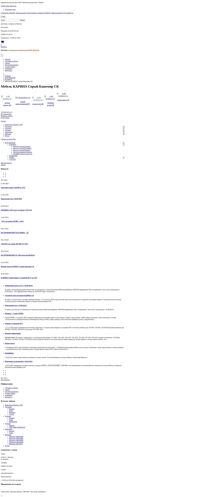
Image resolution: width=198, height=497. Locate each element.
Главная (8, 59)
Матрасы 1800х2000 (16, 436)
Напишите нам (10, 9)
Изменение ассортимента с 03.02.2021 (18, 361)
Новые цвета (10, 343)
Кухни (7, 136)
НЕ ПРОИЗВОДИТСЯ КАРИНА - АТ (15, 233)
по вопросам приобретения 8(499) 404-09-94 (23, 50)
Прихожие (8, 132)
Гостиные (8, 126)
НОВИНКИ (9, 353)
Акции (7, 63)
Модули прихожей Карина (22, 152)
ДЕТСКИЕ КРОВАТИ (17, 427)
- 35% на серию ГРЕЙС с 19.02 (12, 221)
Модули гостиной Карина (22, 148)
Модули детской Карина (21, 150)
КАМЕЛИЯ (13, 156)
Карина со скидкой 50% (14, 323)
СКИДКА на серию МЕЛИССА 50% (14, 244)
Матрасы (8, 134)
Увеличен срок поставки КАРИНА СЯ (19, 295)
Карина (11, 409)
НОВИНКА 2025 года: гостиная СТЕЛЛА (16, 210)
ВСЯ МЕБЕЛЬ (10, 78)
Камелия (12, 412)
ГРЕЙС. (12, 157)
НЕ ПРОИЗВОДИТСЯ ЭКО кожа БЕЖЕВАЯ (18, 255)
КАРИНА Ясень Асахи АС (22, 154)
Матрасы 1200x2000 (16, 442)
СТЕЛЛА (12, 159)
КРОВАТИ (13, 422)
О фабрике (8, 69)
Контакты (8, 70)
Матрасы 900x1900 (15, 444)
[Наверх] (1, 495)
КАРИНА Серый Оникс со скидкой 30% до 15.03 (19, 278)
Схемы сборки (10, 67)
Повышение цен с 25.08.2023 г (16, 305)
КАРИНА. (8, 79)
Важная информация (13, 333)
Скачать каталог (8, 139)
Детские (8, 130)
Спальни (8, 128)
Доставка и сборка (11, 61)
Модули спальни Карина (22, 146)
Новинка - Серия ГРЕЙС (14, 313)
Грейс (11, 411)
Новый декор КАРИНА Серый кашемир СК (17, 266)
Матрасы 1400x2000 (16, 440)
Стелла (11, 414)
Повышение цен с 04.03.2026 (11, 199)
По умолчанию (6, 114)
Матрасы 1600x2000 (16, 438)
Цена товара (5, 118)
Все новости (5, 380)
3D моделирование (11, 65)
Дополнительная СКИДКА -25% (13, 187)
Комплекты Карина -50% (14, 125)
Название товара (7, 116)
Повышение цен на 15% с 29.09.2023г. (19, 286)
